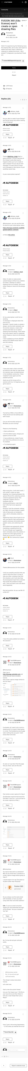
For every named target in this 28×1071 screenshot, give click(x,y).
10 (8, 554)
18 (8, 927)
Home (2, 14)
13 (8, 714)
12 (8, 656)
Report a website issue (18, 1066)
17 (8, 856)
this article (11, 235)
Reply (14, 68)
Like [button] (13, 72)
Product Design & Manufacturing (13, 14)
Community (4, 10)
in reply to (15, 272)
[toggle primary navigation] (2, 2)
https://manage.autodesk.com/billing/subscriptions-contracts (13, 229)
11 (8, 628)
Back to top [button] (3, 1065)
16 (8, 816)
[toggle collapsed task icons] (19, 2)
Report (14, 75)
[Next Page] (26, 99)
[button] (26, 25)
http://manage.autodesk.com (11, 674)
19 (8, 958)
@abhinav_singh (12, 156)
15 (8, 781)
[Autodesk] (8, 2)
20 (8, 1013)
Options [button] (24, 20)
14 (8, 750)
